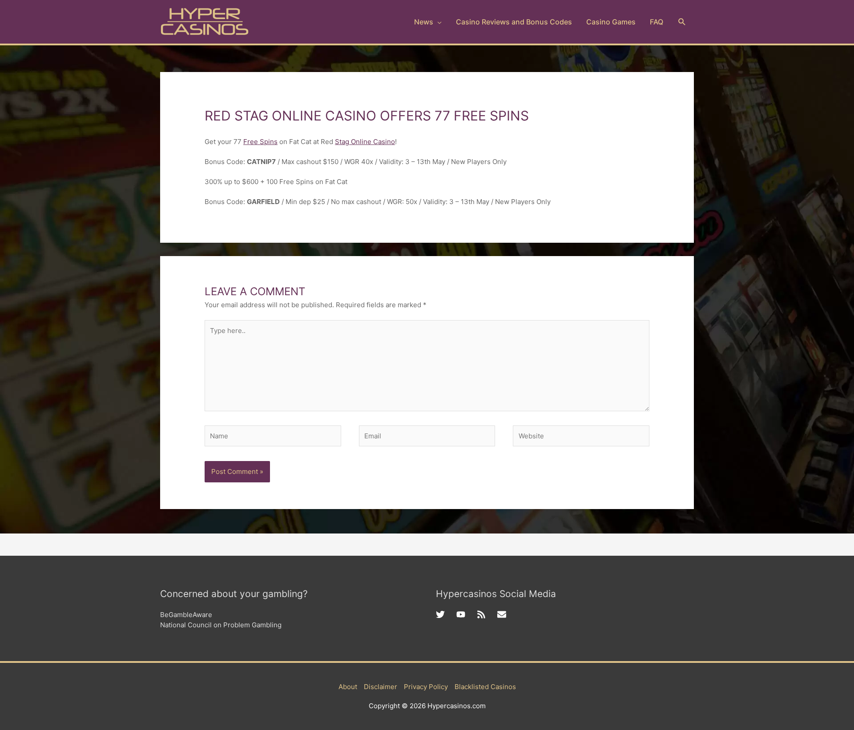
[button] (682, 22)
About (347, 686)
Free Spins (260, 141)
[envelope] (503, 614)
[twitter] (446, 614)
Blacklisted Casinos (485, 686)
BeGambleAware (186, 614)
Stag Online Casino (365, 141)
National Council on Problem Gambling (221, 625)
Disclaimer (380, 686)
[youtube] (466, 614)
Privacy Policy (426, 686)
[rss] (487, 614)
